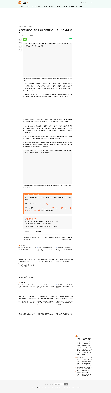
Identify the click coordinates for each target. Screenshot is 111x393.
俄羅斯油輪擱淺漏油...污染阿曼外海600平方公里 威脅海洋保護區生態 (46, 314)
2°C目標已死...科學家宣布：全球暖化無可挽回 (38, 224)
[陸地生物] (25, 39)
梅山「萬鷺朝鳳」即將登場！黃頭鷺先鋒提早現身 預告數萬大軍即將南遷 (64, 297)
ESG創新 (37, 6)
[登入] (89, 2)
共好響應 (64, 6)
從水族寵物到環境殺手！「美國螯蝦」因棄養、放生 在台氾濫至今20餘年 (46, 297)
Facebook (40, 204)
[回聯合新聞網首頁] (19, 2)
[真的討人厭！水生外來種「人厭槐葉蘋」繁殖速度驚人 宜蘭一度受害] (27, 290)
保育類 (33, 231)
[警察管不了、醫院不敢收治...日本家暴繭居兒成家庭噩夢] (27, 253)
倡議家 (22, 26)
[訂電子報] (87, 2)
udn (19, 26)
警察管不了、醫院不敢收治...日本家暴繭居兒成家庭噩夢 (27, 260)
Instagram (47, 204)
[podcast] (85, 2)
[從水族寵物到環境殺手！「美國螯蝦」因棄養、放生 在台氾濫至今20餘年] (46, 290)
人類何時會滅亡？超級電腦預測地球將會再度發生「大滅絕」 (42, 226)
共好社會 (51, 6)
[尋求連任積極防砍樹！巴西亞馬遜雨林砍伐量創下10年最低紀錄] (27, 306)
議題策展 (71, 6)
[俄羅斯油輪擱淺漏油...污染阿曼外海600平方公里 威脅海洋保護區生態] (46, 306)
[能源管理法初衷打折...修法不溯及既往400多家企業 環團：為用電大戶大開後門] (64, 306)
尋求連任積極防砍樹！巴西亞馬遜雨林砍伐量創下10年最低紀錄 (27, 313)
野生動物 (39, 231)
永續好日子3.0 (29, 6)
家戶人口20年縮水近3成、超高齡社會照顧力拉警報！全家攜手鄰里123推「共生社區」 (27, 276)
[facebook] (81, 2)
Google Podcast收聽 (34, 210)
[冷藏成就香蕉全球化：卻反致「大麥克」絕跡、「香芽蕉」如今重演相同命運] (46, 253)
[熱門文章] (91, 336)
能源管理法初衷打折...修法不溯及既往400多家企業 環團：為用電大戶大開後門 (64, 314)
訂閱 (66, 384)
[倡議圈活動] (91, 357)
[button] (91, 2)
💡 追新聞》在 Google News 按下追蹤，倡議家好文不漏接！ (42, 221)
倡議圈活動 (79, 6)
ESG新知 (44, 6)
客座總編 (20, 6)
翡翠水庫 (27, 231)
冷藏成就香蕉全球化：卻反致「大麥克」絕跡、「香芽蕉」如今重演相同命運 (46, 260)
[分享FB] (19, 39)
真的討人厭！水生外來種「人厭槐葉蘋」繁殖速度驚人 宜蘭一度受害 (27, 297)
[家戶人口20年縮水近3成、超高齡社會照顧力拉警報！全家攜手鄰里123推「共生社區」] (27, 269)
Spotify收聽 (60, 208)
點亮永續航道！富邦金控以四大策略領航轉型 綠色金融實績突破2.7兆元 (64, 260)
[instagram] (83, 2)
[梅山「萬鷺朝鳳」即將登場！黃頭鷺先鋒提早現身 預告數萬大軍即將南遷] (64, 290)
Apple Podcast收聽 (48, 208)
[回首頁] (23, 2)
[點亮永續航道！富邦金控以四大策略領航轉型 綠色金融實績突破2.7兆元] (64, 253)
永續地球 (58, 6)
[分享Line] (19, 42)
